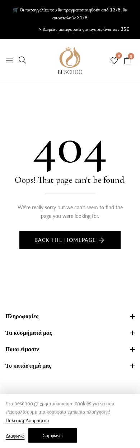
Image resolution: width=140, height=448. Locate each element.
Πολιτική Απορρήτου (27, 420)
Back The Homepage (65, 240)
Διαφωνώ (15, 436)
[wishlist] (114, 61)
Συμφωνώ (52, 435)
